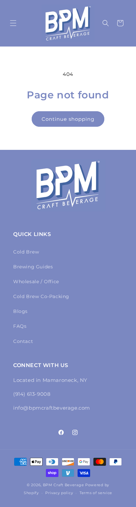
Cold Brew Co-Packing (41, 296)
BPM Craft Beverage (63, 485)
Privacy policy (59, 492)
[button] (13, 23)
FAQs (19, 326)
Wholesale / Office (36, 282)
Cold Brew (26, 252)
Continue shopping (68, 119)
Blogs (20, 311)
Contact (23, 341)
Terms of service (96, 492)
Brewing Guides (33, 267)
